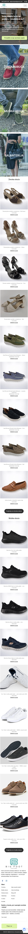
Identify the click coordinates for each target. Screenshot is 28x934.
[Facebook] (24, 1)
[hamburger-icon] (25, 6)
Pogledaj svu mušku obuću (14, 850)
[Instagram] (26, 1)
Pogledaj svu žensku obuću (14, 511)
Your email (4, 917)
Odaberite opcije (14, 214)
